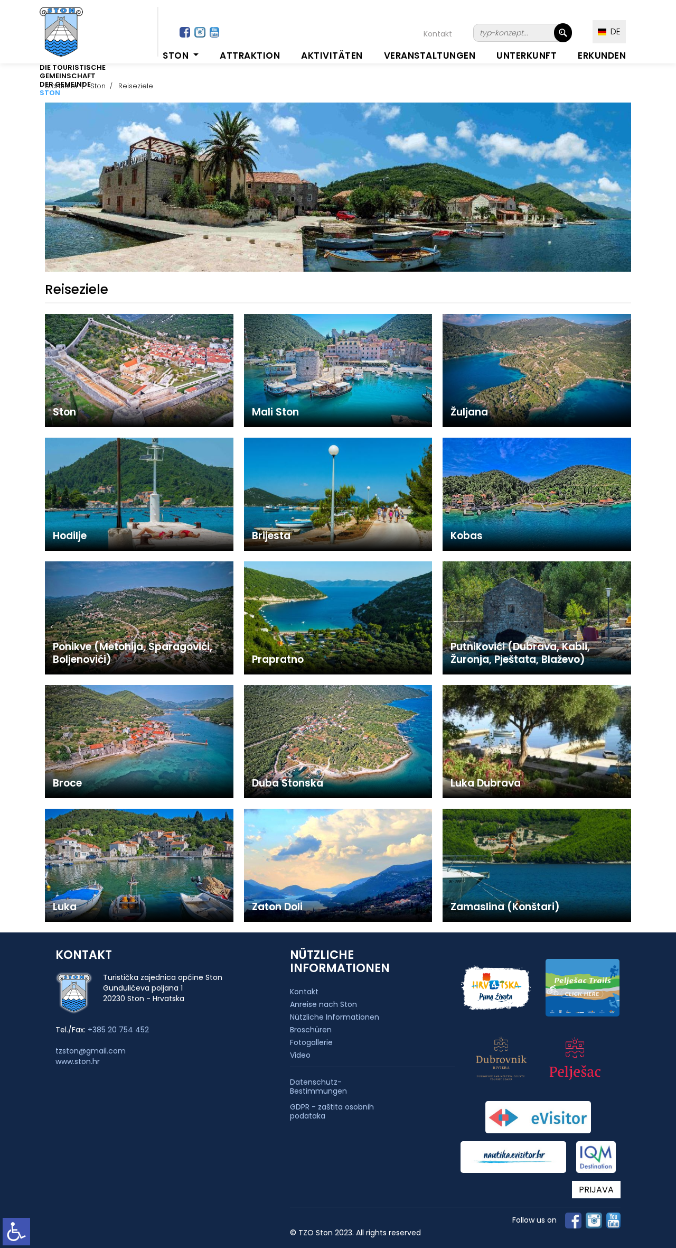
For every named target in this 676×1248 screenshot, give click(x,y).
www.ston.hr (77, 1061)
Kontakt (438, 34)
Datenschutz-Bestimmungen (318, 1087)
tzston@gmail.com (90, 1051)
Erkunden (602, 55)
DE (613, 31)
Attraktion (250, 55)
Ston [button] (177, 55)
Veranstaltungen (430, 55)
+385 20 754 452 (118, 1029)
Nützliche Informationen (334, 1017)
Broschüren (311, 1029)
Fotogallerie (311, 1042)
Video (300, 1055)
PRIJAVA (596, 1190)
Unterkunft (526, 55)
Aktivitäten (332, 55)
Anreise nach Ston (323, 1004)
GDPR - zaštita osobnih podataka (332, 1112)
